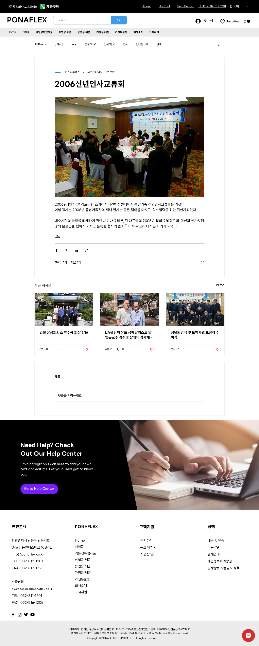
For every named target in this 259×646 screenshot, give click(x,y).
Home (80, 540)
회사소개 (81, 586)
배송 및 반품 (216, 541)
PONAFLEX (27, 20)
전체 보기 (219, 285)
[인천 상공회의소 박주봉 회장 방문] (64, 309)
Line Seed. (181, 633)
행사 (125, 44)
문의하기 (146, 541)
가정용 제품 (83, 573)
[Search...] (118, 20)
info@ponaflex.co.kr (28, 554)
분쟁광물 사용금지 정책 (224, 568)
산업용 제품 (83, 560)
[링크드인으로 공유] (76, 250)
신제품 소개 (142, 44)
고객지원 (81, 592)
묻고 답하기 (148, 547)
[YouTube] (32, 614)
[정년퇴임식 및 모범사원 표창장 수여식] (195, 309)
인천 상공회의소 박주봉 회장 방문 (63, 333)
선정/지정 (90, 44)
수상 (74, 44)
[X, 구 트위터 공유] (66, 250)
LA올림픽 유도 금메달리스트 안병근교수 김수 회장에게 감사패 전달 (129, 335)
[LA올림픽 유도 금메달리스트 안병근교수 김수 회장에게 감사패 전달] (129, 309)
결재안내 (214, 554)
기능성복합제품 (85, 553)
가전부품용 (82, 579)
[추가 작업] (202, 72)
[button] (247, 21)
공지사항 (59, 44)
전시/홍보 (109, 44)
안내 (159, 44)
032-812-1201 (31, 561)
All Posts (40, 44)
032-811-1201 (31, 596)
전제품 (79, 547)
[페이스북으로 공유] (56, 250)
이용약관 (214, 547)
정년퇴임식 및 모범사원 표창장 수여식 (195, 335)
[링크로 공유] (86, 250)
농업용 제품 (83, 566)
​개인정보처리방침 (220, 561)
